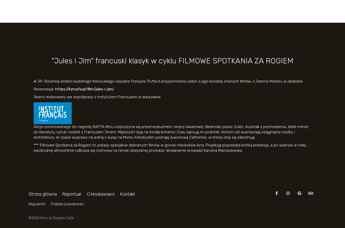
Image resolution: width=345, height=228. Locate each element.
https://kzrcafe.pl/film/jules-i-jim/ (84, 89)
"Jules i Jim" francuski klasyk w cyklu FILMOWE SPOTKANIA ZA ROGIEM (172, 60)
